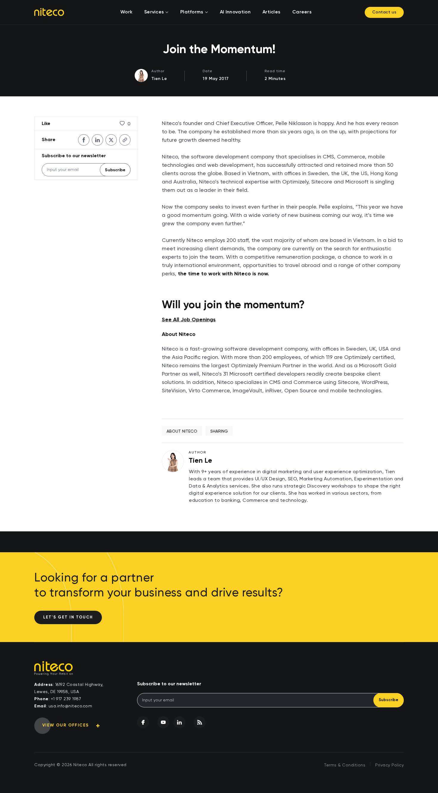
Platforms (192, 12)
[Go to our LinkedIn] (179, 722)
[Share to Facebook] (83, 140)
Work (126, 12)
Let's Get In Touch (68, 617)
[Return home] (49, 12)
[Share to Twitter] (111, 140)
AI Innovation (235, 12)
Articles (271, 12)
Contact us (384, 12)
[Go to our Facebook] (143, 722)
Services (154, 12)
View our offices (65, 725)
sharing (219, 431)
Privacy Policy (389, 765)
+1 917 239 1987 (66, 699)
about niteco (182, 431)
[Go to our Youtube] (163, 722)
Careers (302, 12)
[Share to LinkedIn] (97, 140)
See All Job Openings (189, 320)
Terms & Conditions (344, 765)
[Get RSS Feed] (200, 722)
